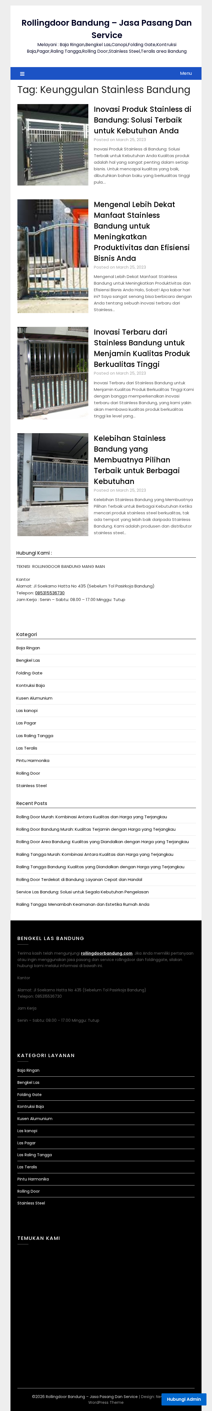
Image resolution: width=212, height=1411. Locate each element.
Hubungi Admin (184, 1399)
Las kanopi (27, 710)
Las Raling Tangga (34, 735)
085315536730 (50, 593)
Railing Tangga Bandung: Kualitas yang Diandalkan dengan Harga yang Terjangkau (100, 867)
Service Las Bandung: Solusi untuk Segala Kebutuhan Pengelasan (82, 892)
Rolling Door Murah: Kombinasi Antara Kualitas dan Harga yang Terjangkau (91, 817)
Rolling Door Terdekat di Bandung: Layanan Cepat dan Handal (79, 879)
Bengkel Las (28, 660)
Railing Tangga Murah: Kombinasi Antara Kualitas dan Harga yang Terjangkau (94, 854)
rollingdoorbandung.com (106, 953)
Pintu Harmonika (32, 760)
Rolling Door (28, 773)
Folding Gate (29, 673)
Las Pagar (26, 723)
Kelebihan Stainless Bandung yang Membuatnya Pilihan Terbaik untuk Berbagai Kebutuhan (137, 459)
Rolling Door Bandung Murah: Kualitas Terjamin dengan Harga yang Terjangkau (96, 829)
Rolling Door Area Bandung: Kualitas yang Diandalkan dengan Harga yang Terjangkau (102, 842)
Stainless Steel (31, 785)
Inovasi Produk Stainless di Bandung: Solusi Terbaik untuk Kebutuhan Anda (143, 120)
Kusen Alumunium (34, 698)
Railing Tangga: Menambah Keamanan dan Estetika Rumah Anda (82, 904)
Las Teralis (26, 748)
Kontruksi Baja (30, 685)
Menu (186, 73)
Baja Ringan (28, 648)
